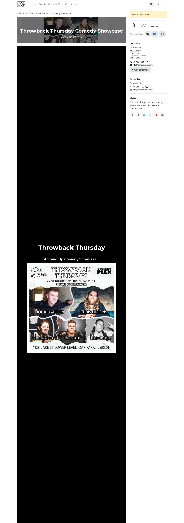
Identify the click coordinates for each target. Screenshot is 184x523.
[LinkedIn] (144, 114)
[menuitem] (33, 4)
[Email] (162, 114)
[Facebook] (132, 114)
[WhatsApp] (150, 114)
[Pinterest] (156, 114)
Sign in (160, 4)
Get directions (141, 70)
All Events (22, 13)
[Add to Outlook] (154, 34)
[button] (151, 4)
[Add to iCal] (147, 34)
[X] (138, 114)
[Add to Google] (162, 34)
